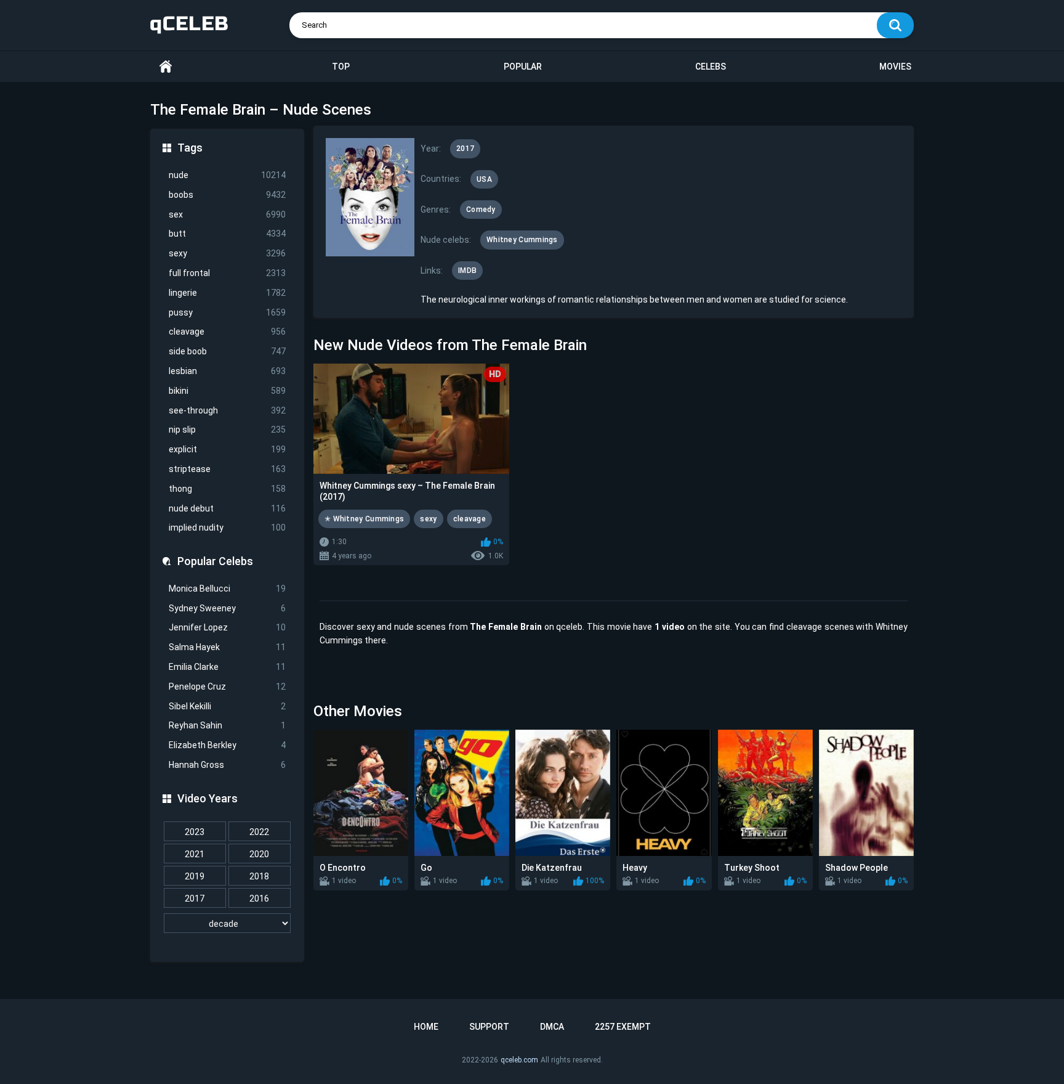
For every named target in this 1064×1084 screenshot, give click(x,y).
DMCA (552, 1027)
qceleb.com (519, 1060)
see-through (227, 410)
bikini (227, 391)
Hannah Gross (227, 765)
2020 (259, 854)
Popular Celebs (215, 561)
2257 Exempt (623, 1027)
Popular (523, 66)
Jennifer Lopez (227, 627)
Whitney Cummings (522, 239)
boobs (227, 195)
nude (227, 175)
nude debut (227, 508)
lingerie (227, 293)
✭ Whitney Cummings (364, 519)
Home (165, 67)
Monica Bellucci (227, 588)
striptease (227, 469)
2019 (194, 876)
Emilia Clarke (227, 667)
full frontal (227, 273)
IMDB (467, 270)
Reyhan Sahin (227, 725)
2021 (194, 854)
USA (484, 179)
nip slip (227, 429)
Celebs (710, 66)
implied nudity (227, 527)
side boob (227, 351)
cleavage (227, 331)
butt (227, 233)
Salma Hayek (227, 647)
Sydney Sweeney (227, 608)
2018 (259, 876)
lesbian (227, 371)
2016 (259, 898)
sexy (227, 253)
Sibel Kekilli (227, 706)
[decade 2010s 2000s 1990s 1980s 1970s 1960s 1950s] (227, 924)
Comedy (481, 209)
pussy (227, 312)
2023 (194, 832)
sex (227, 214)
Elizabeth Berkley (227, 745)
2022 (259, 832)
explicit (227, 449)
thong (227, 489)
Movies (895, 66)
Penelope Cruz (227, 686)
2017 (194, 898)
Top (341, 66)
